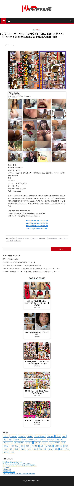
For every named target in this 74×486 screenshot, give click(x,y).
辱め (67, 449)
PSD (14, 238)
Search (61, 249)
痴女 (29, 449)
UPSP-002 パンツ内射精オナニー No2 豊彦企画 (37, 421)
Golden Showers (40, 436)
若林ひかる (17, 240)
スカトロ (37, 443)
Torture (16, 439)
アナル (42, 439)
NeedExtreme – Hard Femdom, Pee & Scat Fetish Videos (19, 466)
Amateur (13, 436)
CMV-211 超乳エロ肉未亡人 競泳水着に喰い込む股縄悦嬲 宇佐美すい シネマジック (31, 268)
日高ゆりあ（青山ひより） (39, 238)
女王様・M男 (58, 446)
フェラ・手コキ (54, 443)
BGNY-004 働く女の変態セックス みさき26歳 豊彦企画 (22, 265)
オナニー (59, 439)
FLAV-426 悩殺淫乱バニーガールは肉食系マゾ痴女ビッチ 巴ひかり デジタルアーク (31, 271)
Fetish (30, 436)
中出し (6, 446)
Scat (64, 436)
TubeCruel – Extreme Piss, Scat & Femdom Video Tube (19, 473)
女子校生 (49, 446)
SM (10, 439)
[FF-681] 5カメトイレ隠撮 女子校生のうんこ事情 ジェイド (37, 392)
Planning (50, 436)
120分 (6, 436)
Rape (58, 436)
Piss (10, 238)
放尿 (11, 449)
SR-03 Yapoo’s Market (10, 259)
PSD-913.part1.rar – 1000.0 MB (37, 220)
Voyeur (24, 439)
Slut (5, 439)
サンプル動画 (19, 443)
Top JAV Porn (7, 468)
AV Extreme (36, 29)
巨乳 (66, 446)
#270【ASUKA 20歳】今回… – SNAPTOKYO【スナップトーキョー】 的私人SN (37, 303)
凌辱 (27, 446)
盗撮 (35, 449)
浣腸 (16, 449)
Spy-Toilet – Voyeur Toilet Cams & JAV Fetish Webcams (19, 464)
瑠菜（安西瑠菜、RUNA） (55, 238)
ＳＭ (12, 452)
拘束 (5, 449)
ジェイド (29, 443)
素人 (65, 238)
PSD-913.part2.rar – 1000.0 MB (37, 223)
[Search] (71, 20)
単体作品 (34, 446)
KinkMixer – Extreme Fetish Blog (12, 462)
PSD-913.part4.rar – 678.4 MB (37, 228)
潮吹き (23, 449)
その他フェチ (33, 439)
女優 (41, 446)
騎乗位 (6, 452)
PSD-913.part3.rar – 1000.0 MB (37, 226)
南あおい (27, 238)
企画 (22, 446)
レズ (63, 443)
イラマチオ (50, 439)
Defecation (22, 436)
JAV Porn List (7, 470)
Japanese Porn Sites (9, 471)
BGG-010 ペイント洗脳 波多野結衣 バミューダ (19, 262)
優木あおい (20, 238)
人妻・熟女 (14, 446)
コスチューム (8, 443)
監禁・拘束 (42, 449)
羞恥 (7, 240)
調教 (62, 449)
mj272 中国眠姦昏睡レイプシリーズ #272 (37, 333)
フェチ (45, 443)
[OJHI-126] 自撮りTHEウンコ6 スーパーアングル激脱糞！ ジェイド (37, 363)
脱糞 (11, 240)
